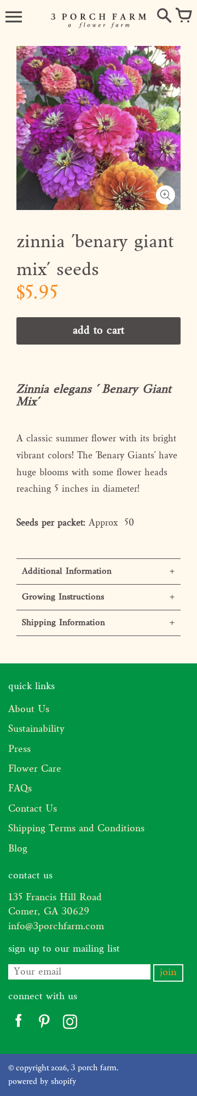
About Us (28, 709)
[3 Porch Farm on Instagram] (70, 1024)
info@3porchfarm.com (56, 926)
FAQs (20, 789)
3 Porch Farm (94, 1068)
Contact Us (32, 809)
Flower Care (34, 769)
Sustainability (36, 729)
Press (19, 749)
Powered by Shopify (42, 1081)
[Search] (164, 16)
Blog (17, 849)
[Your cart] (183, 16)
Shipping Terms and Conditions (76, 828)
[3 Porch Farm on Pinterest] (44, 1024)
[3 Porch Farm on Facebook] (18, 1024)
